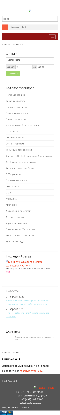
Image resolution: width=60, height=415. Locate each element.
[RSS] (28, 382)
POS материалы (14, 186)
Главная (6, 44)
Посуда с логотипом (16, 107)
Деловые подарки (15, 217)
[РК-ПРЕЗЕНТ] (30, 11)
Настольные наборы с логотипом (23, 125)
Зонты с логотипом (16, 119)
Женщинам (11, 199)
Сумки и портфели (15, 143)
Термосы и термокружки (19, 150)
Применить (13, 73)
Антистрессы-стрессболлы (20, 168)
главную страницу (31, 370)
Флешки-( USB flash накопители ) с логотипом (29, 156)
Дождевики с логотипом (18, 211)
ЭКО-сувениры (13, 174)
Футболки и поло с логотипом (21, 162)
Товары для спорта (15, 101)
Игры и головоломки (16, 223)
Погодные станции (15, 95)
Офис (9, 192)
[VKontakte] (21, 382)
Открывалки (12, 131)
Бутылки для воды (15, 241)
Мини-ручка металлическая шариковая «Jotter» (28, 268)
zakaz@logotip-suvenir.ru (30, 403)
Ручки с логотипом (15, 137)
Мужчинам (11, 205)
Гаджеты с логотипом (17, 113)
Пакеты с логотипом (16, 180)
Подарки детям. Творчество (20, 229)
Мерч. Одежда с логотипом (20, 235)
